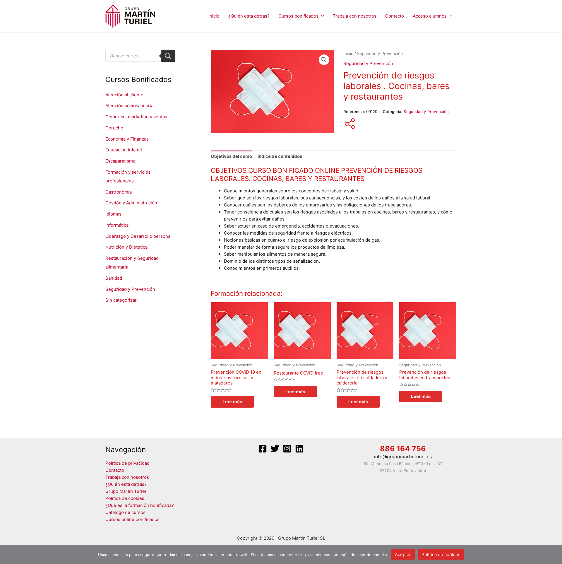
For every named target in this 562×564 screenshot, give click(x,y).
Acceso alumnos (430, 16)
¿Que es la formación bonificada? (139, 505)
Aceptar (403, 554)
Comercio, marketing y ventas (136, 116)
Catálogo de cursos (125, 512)
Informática (116, 225)
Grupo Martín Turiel (125, 491)
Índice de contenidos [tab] (280, 156)
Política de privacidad (127, 463)
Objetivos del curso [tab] (231, 156)
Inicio (214, 16)
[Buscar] (168, 56)
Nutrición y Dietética (126, 247)
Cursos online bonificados (132, 519)
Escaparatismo (120, 161)
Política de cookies (124, 498)
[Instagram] (287, 448)
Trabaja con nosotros (354, 16)
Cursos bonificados (298, 16)
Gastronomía (118, 192)
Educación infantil (123, 150)
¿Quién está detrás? (249, 16)
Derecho (114, 128)
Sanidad (113, 278)
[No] (555, 555)
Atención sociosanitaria (129, 105)
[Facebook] (262, 448)
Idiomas (113, 214)
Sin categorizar (121, 300)
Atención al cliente (124, 95)
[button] (324, 59)
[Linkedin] (299, 448)
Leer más (232, 401)
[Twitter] (274, 448)
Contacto (394, 16)
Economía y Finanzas (127, 139)
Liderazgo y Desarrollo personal (138, 236)
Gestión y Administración (131, 203)
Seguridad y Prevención (130, 289)
